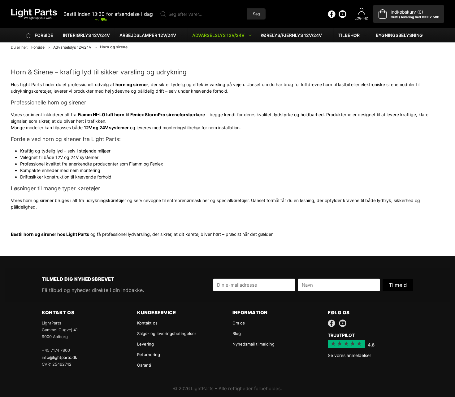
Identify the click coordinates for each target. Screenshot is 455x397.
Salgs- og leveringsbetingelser (166, 333)
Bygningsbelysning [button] (399, 35)
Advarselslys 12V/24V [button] (218, 35)
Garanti (144, 365)
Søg (256, 13)
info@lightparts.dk (59, 357)
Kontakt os (147, 322)
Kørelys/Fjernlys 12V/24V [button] (291, 35)
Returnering (148, 354)
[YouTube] (342, 14)
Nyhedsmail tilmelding (253, 344)
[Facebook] (332, 14)
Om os (238, 322)
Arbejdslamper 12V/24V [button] (147, 35)
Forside (38, 47)
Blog (236, 333)
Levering (145, 344)
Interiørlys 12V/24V (86, 35)
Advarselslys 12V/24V (72, 47)
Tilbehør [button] (349, 35)
